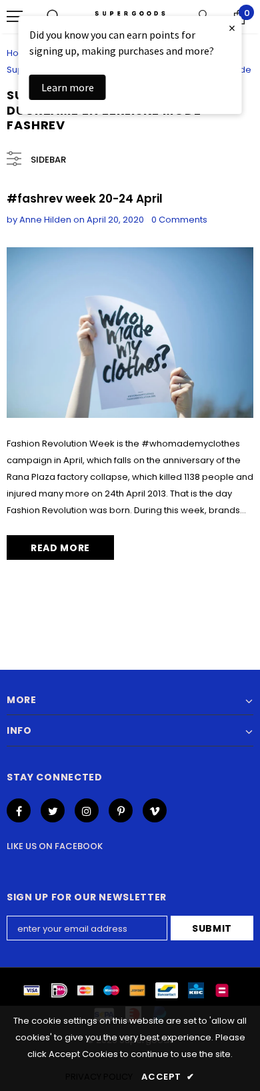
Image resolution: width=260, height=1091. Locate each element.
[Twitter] (53, 810)
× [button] (232, 27)
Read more (60, 547)
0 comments (179, 219)
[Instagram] (87, 810)
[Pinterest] (121, 810)
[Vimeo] (155, 810)
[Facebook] (19, 810)
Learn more (67, 87)
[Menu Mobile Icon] (15, 17)
